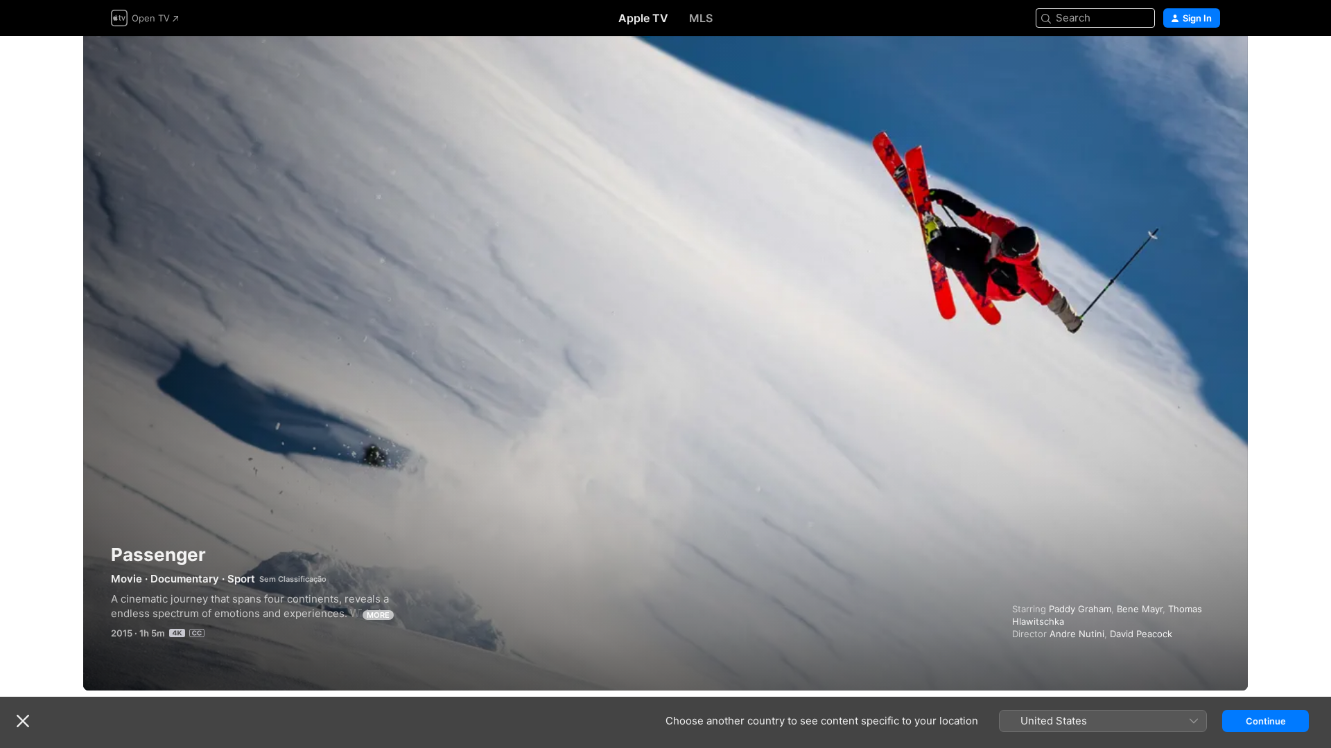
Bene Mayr (1140, 608)
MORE (378, 615)
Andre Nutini (1077, 633)
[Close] (23, 721)
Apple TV (643, 18)
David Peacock (1141, 633)
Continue (1266, 721)
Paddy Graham (1080, 608)
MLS (701, 18)
